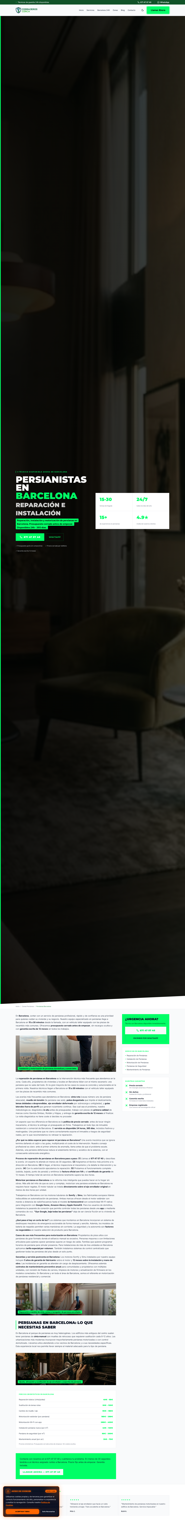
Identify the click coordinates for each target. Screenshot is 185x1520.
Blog (123, 10)
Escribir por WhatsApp (145, 1038)
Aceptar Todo (22, 1511)
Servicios (90, 10)
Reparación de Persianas (137, 1055)
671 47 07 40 (145, 2)
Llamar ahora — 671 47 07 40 (41, 1472)
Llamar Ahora (158, 10)
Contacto (131, 10)
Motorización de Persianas (138, 1062)
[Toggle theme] (142, 10)
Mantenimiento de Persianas (138, 1069)
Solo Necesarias (48, 1511)
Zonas (115, 10)
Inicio (81, 10)
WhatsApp (164, 2)
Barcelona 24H (103, 10)
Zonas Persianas (28, 1006)
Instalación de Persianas (137, 1059)
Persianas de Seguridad (136, 1066)
